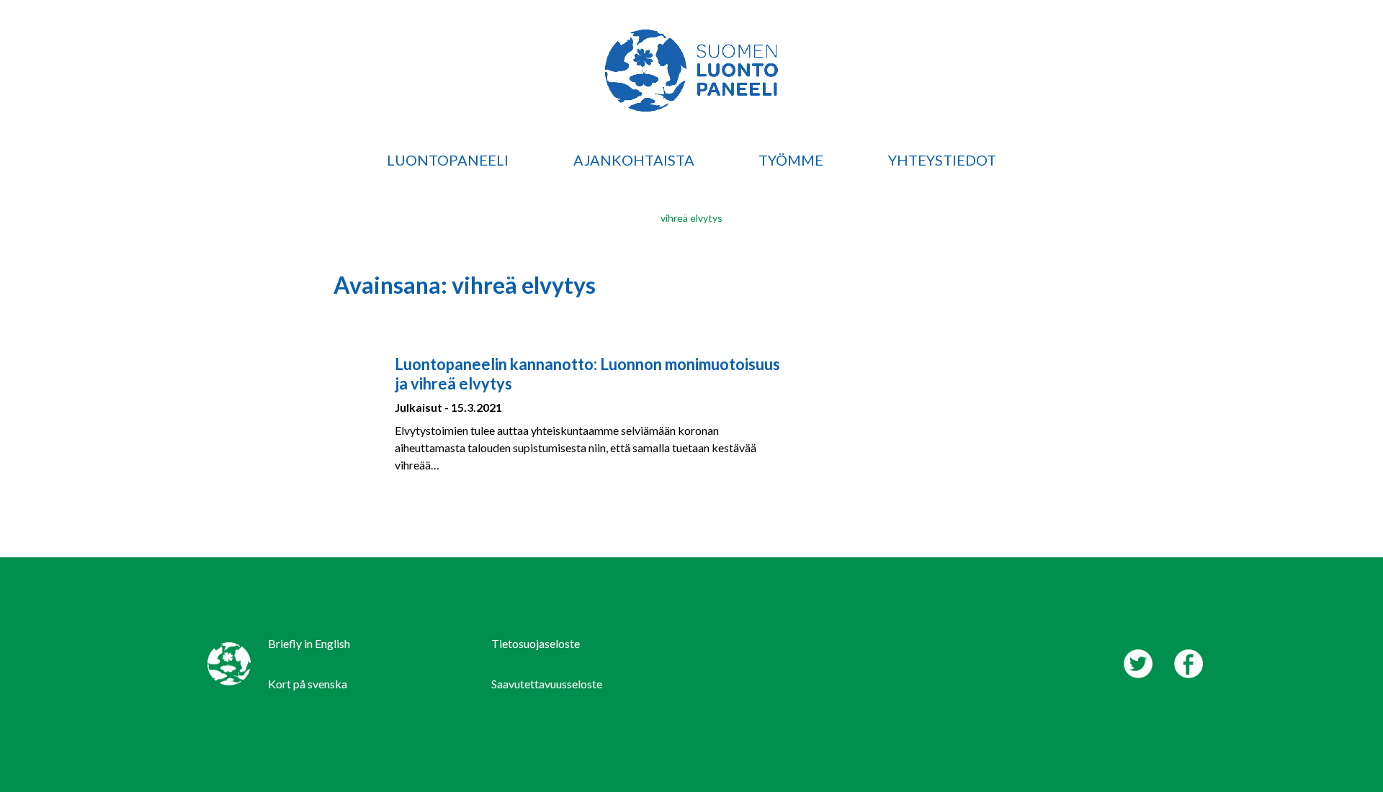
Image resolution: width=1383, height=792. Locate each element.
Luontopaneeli (448, 159)
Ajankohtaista (633, 159)
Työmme (790, 159)
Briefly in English (309, 643)
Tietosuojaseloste (535, 643)
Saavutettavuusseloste (546, 683)
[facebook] (1188, 663)
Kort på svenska (307, 683)
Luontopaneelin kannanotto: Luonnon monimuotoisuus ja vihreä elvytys (587, 373)
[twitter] (1138, 663)
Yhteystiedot (942, 159)
